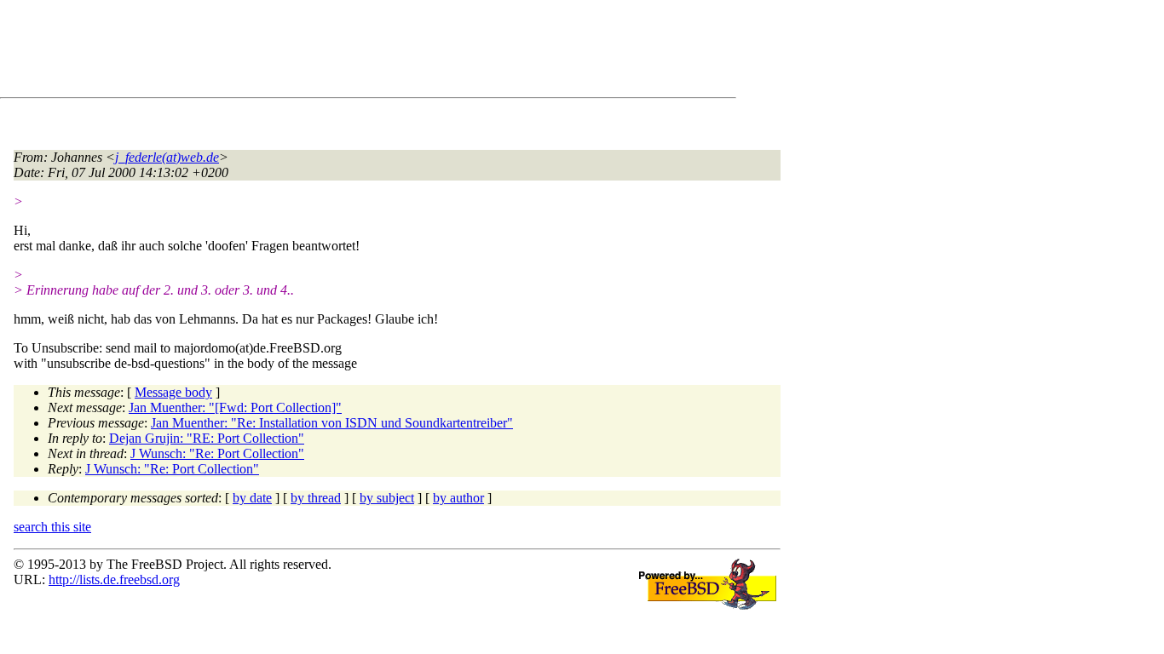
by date (252, 497)
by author (458, 497)
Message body (173, 392)
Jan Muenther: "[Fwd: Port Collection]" (235, 407)
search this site (52, 526)
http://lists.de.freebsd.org (114, 579)
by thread (316, 497)
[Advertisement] (324, 52)
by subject (387, 497)
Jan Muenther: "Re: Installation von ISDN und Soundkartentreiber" (332, 423)
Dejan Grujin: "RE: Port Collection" (206, 438)
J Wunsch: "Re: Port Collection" (217, 453)
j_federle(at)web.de (167, 157)
